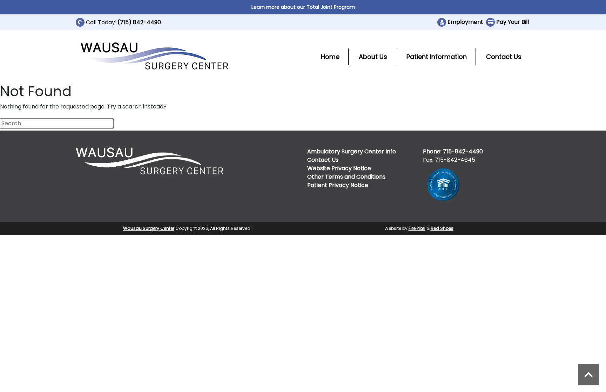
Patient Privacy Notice (337, 185)
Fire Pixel (417, 228)
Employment (465, 22)
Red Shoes (442, 228)
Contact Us (503, 56)
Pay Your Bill (512, 22)
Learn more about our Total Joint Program (303, 7)
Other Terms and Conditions (346, 177)
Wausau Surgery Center (148, 228)
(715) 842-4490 (139, 22)
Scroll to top (588, 374)
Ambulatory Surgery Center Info (351, 151)
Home (330, 56)
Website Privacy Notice (339, 168)
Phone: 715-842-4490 (453, 151)
